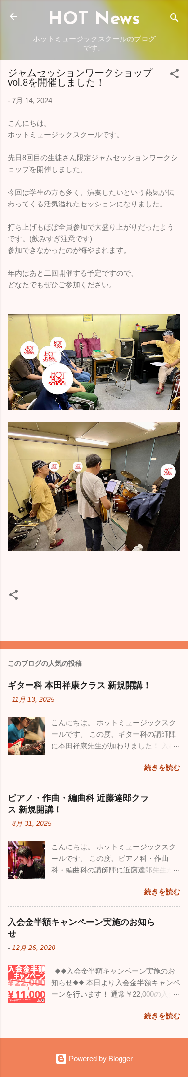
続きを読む (162, 767)
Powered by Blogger (100, 1058)
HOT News (94, 19)
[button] (174, 75)
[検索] (174, 19)
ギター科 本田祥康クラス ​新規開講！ (79, 685)
